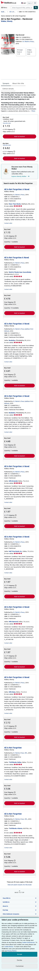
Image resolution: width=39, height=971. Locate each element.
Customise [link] (19, 966)
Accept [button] (19, 954)
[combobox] (22, 7)
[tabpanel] (18, 102)
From (19, 52)
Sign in (30, 3)
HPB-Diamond (13, 621)
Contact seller (8, 223)
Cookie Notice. (9, 946)
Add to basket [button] (19, 136)
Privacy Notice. (12, 951)
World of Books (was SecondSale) (20, 272)
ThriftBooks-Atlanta (15, 828)
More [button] (33, 111)
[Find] (36, 7)
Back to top (19, 892)
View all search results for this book (20, 884)
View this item (7, 123)
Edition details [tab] (8, 89)
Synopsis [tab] (6, 83)
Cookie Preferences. (28, 942)
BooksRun (12, 340)
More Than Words (15, 204)
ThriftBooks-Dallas (15, 762)
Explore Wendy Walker (19, 176)
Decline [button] (19, 960)
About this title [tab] (18, 83)
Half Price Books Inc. (15, 551)
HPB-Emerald (13, 481)
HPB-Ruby (12, 692)
